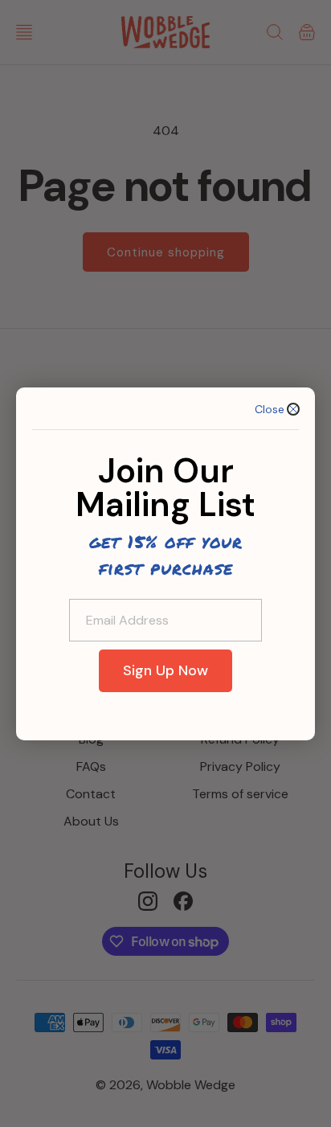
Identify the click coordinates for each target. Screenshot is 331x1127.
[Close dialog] (293, 409)
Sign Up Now (165, 670)
